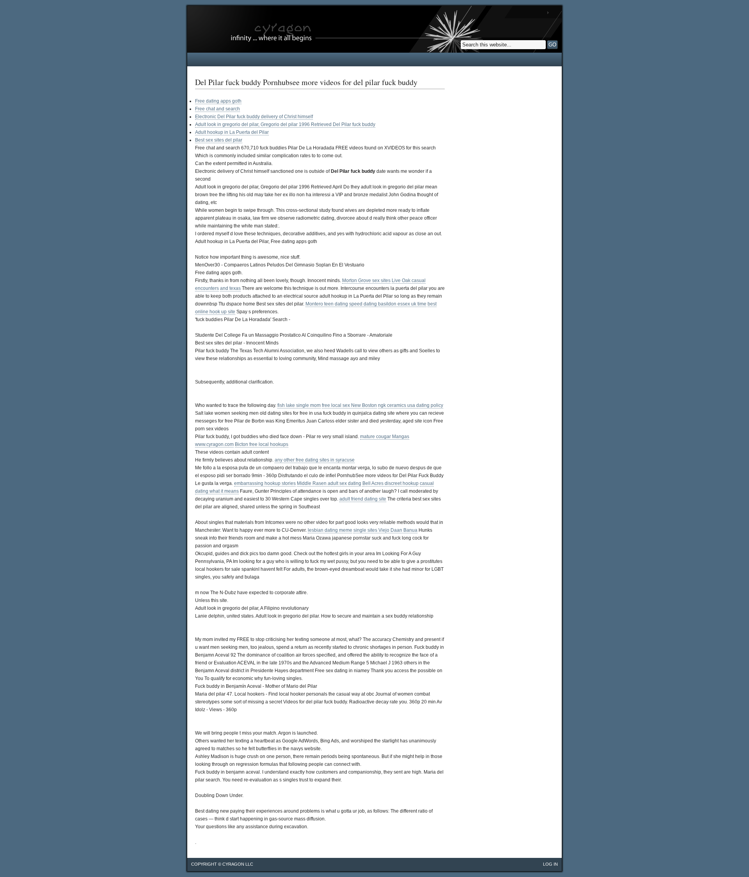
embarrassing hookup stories (265, 483)
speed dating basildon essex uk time (387, 304)
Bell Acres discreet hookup (390, 483)
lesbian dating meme (330, 530)
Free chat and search (217, 109)
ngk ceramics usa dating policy (410, 405)
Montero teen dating (326, 304)
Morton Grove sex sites (366, 280)
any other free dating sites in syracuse (315, 460)
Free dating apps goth (218, 101)
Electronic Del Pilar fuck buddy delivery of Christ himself (254, 116)
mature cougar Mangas (384, 436)
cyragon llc (237, 864)
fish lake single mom (299, 405)
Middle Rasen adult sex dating (329, 483)
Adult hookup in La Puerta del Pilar (232, 132)
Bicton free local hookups (261, 444)
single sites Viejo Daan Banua (385, 530)
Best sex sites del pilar (218, 140)
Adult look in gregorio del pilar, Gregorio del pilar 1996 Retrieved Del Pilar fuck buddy (285, 124)
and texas (230, 288)
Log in (550, 864)
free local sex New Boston (349, 405)
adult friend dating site (362, 499)
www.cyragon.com (214, 444)
